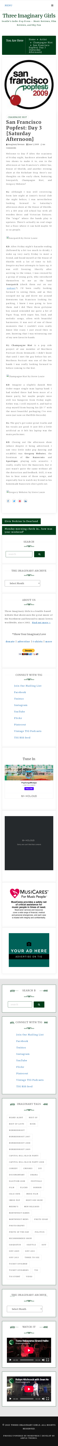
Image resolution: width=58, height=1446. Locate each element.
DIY (40, 1168)
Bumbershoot (17, 1130)
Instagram (20, 705)
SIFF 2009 (14, 1251)
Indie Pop (14, 1200)
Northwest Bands (19, 1213)
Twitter (19, 698)
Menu (8, 5)
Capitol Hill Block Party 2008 (26, 1162)
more (48, 641)
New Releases (32, 1207)
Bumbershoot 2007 (19, 1137)
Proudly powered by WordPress (21, 1436)
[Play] (10, 1360)
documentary (17, 1175)
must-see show (34, 1200)
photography (17, 1226)
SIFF (44, 1245)
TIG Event (14, 1277)
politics (40, 1232)
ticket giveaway (18, 1264)
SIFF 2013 (14, 1257)
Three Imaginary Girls (29, 16)
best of (33, 1118)
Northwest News (18, 1219)
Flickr (18, 718)
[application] (29, 1350)
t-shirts (38, 641)
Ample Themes (29, 1438)
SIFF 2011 (30, 1251)
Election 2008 (17, 1181)
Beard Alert (16, 1118)
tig (36, 1270)
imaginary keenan (16, 144)
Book (33, 1124)
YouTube (19, 711)
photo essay (41, 1219)
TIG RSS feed (22, 737)
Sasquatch (15, 1245)
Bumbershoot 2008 (19, 1143)
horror (37, 1187)
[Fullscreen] (47, 1360)
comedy (13, 1168)
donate (10, 641)
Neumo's (13, 1207)
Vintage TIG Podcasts (28, 731)
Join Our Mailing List (28, 685)
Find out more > (41, 622)
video (29, 1277)
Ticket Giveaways (19, 1270)
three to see (32, 1257)
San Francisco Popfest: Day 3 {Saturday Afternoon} (24, 130)
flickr (24, 1187)
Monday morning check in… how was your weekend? (28, 530)
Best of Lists (16, 1124)
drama (34, 1175)
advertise (24, 641)
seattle (31, 1245)
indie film (32, 1194)
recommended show (20, 1238)
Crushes (28, 1168)
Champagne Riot (17, 117)
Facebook (20, 692)
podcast (11, 288)
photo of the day (19, 1232)
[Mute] (43, 1360)
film (11, 1187)
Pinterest (20, 724)
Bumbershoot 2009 (19, 1149)
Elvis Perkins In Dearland (21, 521)
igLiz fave (14, 1194)
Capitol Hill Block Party (23, 1156)
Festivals (36, 1181)
